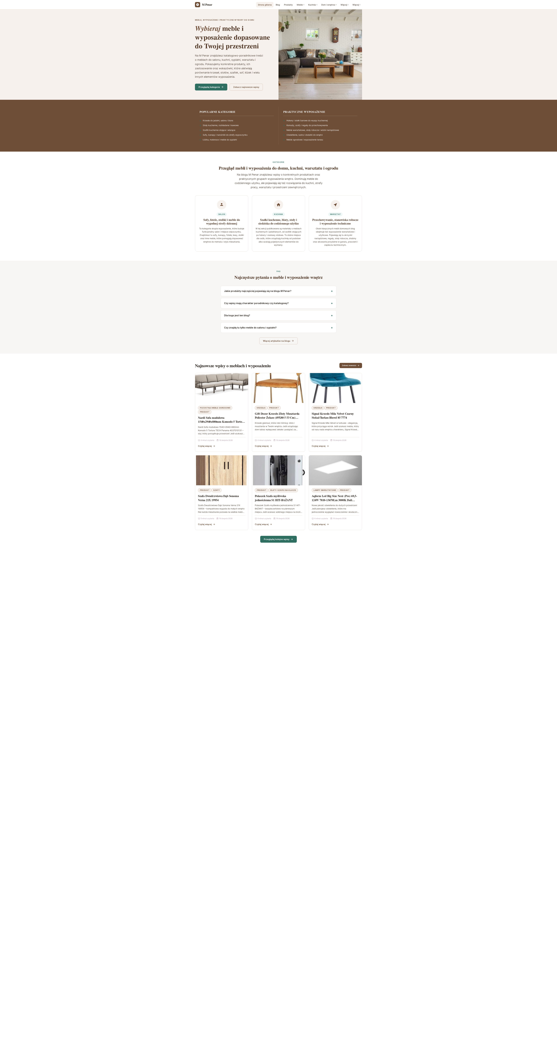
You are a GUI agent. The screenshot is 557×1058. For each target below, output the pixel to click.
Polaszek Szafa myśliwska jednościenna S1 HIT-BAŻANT (274, 498)
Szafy (216, 490)
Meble (300, 4)
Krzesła (261, 408)
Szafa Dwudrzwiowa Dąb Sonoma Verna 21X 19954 (218, 498)
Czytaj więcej (205, 446)
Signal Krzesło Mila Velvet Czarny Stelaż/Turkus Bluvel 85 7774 (333, 416)
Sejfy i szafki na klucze (283, 490)
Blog (278, 4)
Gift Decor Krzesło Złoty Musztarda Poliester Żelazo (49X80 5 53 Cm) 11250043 (277, 418)
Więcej (344, 4)
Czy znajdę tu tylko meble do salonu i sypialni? (250, 327)
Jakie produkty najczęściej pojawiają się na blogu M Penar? (257, 291)
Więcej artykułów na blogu (276, 341)
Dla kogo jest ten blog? (237, 315)
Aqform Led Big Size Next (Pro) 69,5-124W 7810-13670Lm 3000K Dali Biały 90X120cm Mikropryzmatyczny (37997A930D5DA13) (334, 502)
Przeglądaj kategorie (209, 87)
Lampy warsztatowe (325, 490)
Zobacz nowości (349, 365)
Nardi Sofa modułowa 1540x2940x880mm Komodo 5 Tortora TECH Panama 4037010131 (221, 422)
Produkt (204, 412)
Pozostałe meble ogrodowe (215, 408)
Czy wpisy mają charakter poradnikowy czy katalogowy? (256, 303)
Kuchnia (312, 4)
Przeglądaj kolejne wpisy (276, 539)
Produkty (288, 4)
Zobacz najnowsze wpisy (246, 87)
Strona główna (265, 4)
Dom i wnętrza (328, 4)
